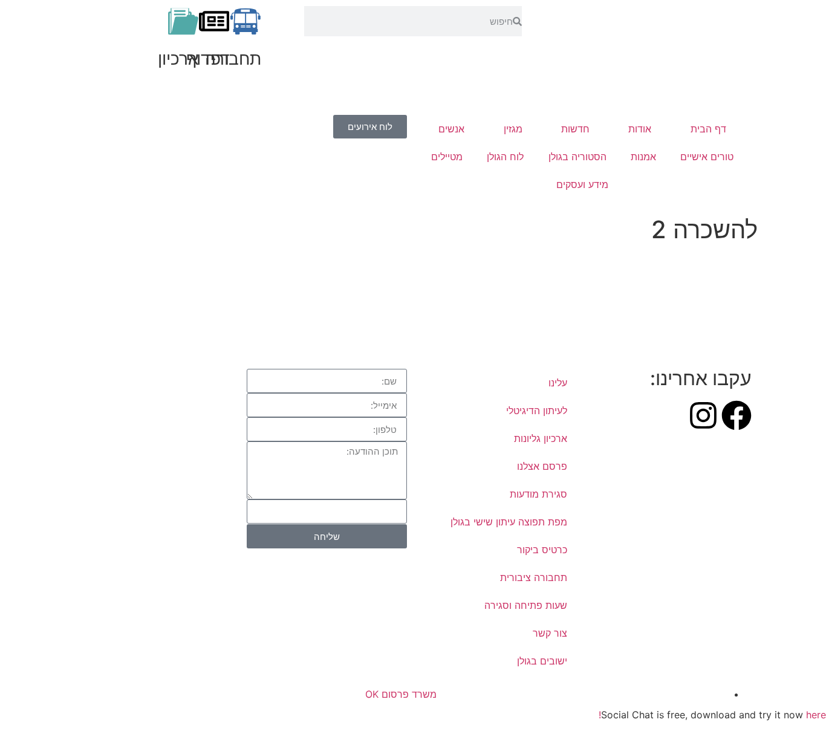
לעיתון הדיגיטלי (536, 410)
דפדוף (208, 58)
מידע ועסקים (582, 184)
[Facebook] (736, 415)
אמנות (643, 157)
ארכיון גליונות (540, 438)
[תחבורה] (245, 21)
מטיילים (447, 157)
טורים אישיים (706, 157)
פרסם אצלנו (542, 466)
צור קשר (550, 633)
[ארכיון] (183, 21)
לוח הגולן (505, 157)
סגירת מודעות (538, 494)
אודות (639, 129)
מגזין (513, 129)
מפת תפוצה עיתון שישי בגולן (508, 522)
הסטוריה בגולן (577, 157)
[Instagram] (703, 415)
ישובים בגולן (542, 661)
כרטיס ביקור (542, 550)
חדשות (575, 129)
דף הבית (708, 129)
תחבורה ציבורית (533, 577)
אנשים (451, 129)
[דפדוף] (214, 21)
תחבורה (233, 58)
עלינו (557, 383)
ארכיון (178, 58)
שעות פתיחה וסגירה (525, 605)
